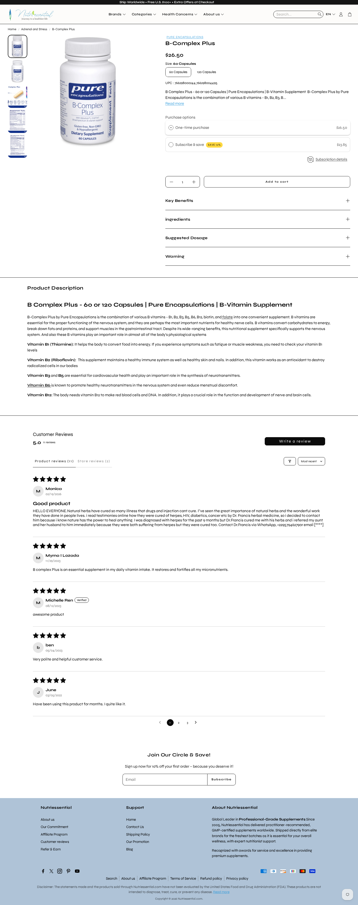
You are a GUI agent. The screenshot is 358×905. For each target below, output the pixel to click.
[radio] (171, 127)
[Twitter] (51, 871)
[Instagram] (59, 871)
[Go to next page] (197, 722)
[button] (298, 14)
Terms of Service (183, 878)
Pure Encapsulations (185, 37)
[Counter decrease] (171, 182)
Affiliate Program (152, 878)
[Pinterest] (68, 871)
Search (111, 878)
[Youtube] (77, 871)
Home (12, 29)
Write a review (295, 441)
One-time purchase (192, 127)
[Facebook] (43, 871)
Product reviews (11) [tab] (54, 461)
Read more (174, 103)
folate (227, 317)
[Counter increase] (193, 182)
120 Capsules (206, 72)
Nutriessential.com (147, 887)
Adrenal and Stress (34, 29)
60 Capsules (178, 72)
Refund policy (211, 878)
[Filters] (290, 461)
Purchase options (180, 117)
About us (128, 878)
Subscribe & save (198, 144)
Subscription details (331, 159)
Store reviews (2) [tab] (94, 461)
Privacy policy (237, 878)
